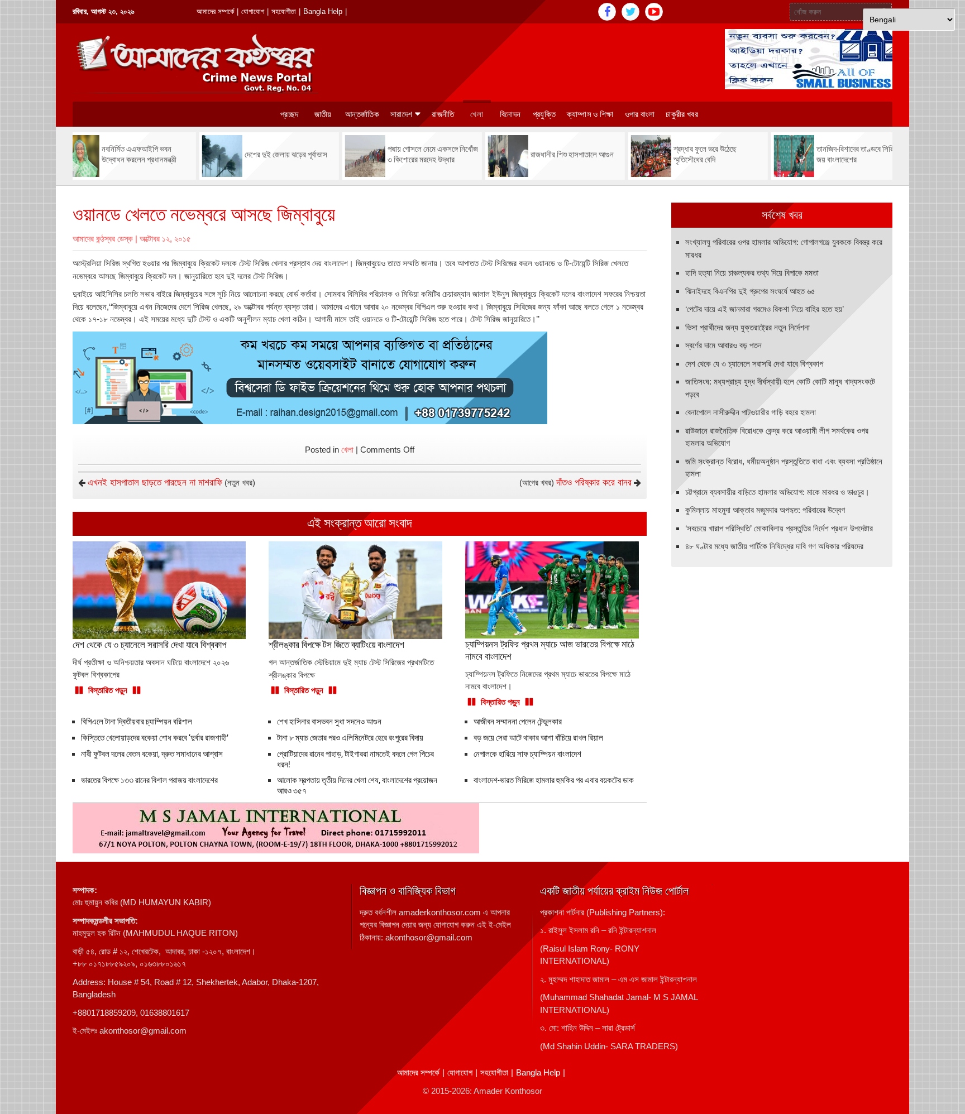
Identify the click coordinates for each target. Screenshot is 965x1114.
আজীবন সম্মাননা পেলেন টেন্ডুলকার (518, 722)
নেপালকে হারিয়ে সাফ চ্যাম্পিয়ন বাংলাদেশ (527, 754)
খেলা (476, 114)
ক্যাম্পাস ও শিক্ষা (590, 114)
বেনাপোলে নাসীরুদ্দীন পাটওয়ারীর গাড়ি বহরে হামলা (750, 412)
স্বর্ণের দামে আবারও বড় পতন (723, 345)
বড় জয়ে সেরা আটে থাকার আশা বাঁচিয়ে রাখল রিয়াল (538, 738)
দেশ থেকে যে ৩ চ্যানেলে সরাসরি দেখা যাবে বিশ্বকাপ (754, 363)
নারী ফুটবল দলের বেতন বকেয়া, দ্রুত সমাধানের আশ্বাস (152, 754)
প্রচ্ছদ (289, 114)
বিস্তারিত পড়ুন (107, 690)
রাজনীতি (443, 114)
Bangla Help (322, 11)
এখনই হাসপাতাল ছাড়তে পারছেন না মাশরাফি (155, 482)
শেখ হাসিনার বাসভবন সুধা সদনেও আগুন (329, 722)
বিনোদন (510, 114)
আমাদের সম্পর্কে (215, 11)
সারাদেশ (401, 114)
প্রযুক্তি (544, 114)
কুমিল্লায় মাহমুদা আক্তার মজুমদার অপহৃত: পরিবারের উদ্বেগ (765, 510)
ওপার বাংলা (640, 114)
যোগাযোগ (252, 11)
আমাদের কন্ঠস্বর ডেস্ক (103, 238)
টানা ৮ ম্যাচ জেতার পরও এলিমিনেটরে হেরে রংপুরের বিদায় (350, 738)
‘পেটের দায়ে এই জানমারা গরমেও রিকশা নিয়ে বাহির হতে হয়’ (764, 309)
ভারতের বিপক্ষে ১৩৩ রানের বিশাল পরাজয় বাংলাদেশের (149, 780)
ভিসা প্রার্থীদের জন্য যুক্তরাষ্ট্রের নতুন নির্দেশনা (747, 327)
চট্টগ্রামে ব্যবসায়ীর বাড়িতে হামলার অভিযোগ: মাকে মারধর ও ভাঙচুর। (777, 492)
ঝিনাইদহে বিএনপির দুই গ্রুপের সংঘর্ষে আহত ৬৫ (750, 291)
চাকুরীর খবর (682, 114)
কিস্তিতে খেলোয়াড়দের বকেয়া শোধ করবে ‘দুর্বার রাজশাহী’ (154, 738)
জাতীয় (323, 114)
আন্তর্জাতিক (362, 114)
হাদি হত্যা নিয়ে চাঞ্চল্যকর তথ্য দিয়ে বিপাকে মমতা (752, 272)
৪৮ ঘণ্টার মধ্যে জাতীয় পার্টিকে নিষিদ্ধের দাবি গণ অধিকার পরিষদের (774, 546)
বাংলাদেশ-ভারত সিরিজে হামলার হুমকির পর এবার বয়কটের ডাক (554, 780)
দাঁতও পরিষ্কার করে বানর (594, 482)
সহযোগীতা (283, 11)
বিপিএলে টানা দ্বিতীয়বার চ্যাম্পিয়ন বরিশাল (136, 722)
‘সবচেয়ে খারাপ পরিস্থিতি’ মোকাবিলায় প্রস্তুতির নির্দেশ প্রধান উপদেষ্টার (779, 528)
